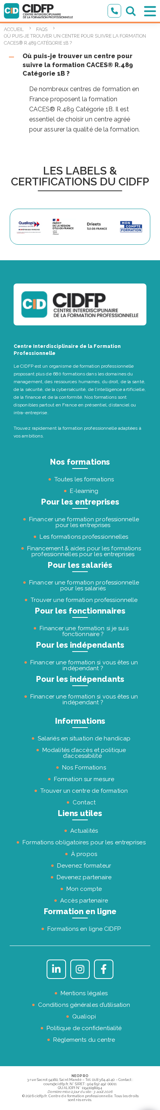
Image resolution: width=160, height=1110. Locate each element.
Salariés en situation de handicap (84, 738)
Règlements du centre (84, 1039)
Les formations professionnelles (84, 536)
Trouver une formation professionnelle (84, 599)
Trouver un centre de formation (84, 790)
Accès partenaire (84, 900)
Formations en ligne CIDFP (84, 928)
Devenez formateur (84, 865)
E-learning (84, 491)
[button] (80, 65)
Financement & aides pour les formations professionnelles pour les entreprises (84, 551)
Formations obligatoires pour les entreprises (84, 842)
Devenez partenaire (84, 877)
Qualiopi (84, 1016)
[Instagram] (80, 969)
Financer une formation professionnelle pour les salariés (84, 585)
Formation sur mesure (84, 779)
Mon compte (84, 888)
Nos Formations (84, 767)
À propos (84, 854)
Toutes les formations (84, 479)
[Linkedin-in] (56, 969)
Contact (84, 802)
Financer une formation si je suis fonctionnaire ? (84, 631)
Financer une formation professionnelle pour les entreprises (84, 522)
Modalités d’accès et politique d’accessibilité (84, 753)
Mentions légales (84, 993)
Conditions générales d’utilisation (84, 1004)
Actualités (84, 830)
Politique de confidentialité (84, 1028)
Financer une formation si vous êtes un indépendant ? (84, 665)
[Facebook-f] (103, 969)
